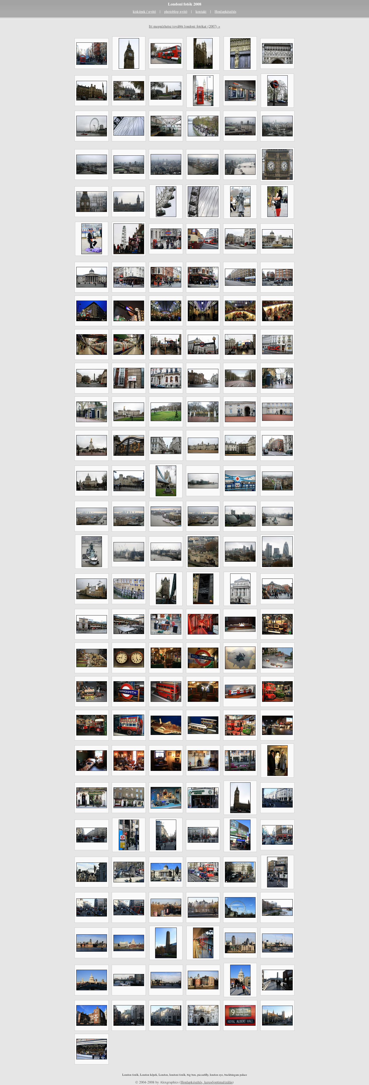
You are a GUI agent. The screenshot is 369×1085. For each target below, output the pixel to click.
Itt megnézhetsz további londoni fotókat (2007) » (184, 26)
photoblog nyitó (175, 11)
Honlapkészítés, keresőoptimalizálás (207, 1082)
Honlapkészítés (225, 11)
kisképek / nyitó (144, 11)
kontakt (201, 11)
